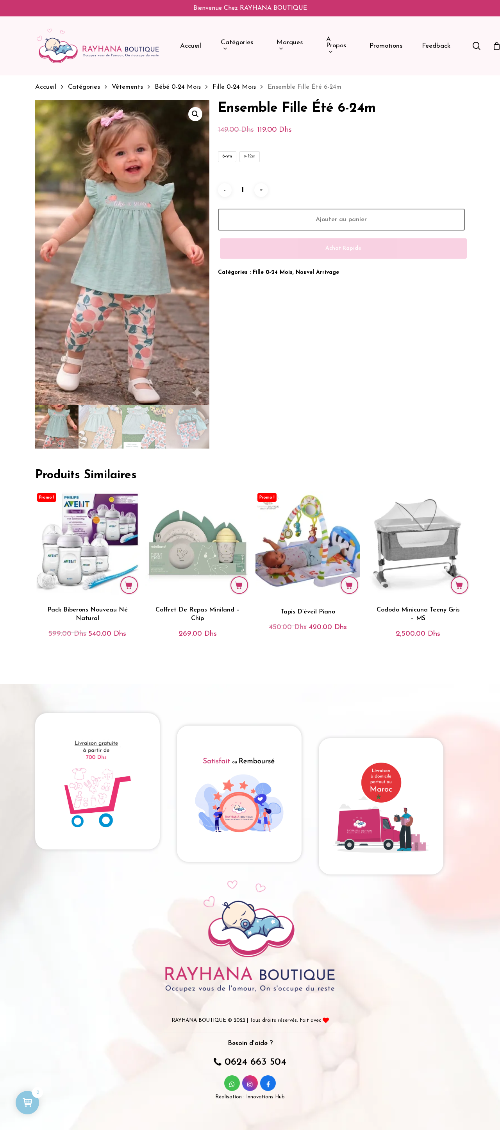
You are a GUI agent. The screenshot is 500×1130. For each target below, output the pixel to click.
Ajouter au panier (341, 219)
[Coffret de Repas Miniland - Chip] (197, 543)
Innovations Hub (265, 1097)
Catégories (84, 87)
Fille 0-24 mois (234, 87)
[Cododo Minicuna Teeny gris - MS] (418, 543)
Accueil (45, 87)
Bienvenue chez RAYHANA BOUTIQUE (250, 8)
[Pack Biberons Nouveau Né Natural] (87, 543)
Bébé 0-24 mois (178, 87)
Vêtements (127, 87)
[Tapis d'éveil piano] (307, 543)
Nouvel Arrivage (317, 272)
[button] (195, 114)
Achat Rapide (343, 248)
